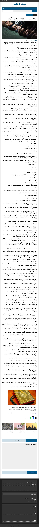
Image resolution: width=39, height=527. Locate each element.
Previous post (22, 435)
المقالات (34, 486)
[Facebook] (12, 0)
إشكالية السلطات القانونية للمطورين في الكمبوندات (28, 496)
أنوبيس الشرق (34, 499)
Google (35, 511)
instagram (34, 515)
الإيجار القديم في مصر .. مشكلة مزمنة (30, 498)
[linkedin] (8, 0)
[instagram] (6, 0)
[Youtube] (3, 0)
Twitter (34, 506)
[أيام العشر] (7, 426)
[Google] (10, 0)
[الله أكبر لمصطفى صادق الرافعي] (31, 426)
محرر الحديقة (31, 40)
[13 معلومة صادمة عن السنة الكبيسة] (19, 426)
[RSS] (4, 0)
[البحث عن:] (7, 10)
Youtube (34, 520)
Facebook (34, 508)
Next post (16, 435)
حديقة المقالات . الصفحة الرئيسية (31, 482)
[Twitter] (14, 0)
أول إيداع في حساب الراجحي (31, 501)
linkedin (34, 513)
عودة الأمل (34, 500)
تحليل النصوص (33, 484)
